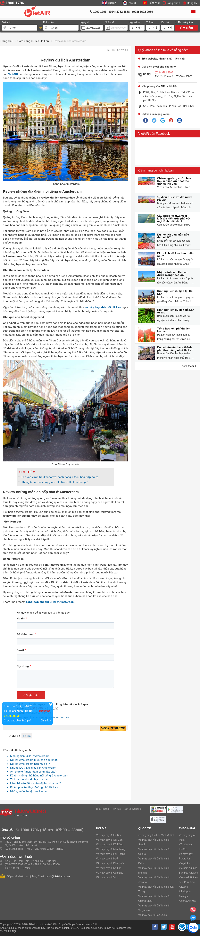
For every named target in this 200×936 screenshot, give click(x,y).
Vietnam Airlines (188, 867)
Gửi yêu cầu (30, 695)
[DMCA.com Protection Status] (113, 728)
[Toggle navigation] (193, 12)
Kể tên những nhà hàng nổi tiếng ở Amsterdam (38, 775)
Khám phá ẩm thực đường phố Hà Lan (33, 787)
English (112, 2)
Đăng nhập (173, 3)
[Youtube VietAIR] (171, 120)
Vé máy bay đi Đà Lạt (108, 867)
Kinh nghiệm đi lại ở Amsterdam (28, 755)
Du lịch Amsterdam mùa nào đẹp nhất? (33, 759)
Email (21, 650)
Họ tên (22, 618)
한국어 (132, 2)
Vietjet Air (184, 863)
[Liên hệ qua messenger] (193, 919)
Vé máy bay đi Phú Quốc (110, 863)
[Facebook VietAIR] (145, 120)
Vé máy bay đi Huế (107, 858)
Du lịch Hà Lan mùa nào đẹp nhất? (173, 236)
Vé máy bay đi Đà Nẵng (109, 844)
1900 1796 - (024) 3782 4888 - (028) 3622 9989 (122, 11)
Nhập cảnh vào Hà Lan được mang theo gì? (172, 273)
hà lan (27, 735)
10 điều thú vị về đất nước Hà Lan (174, 198)
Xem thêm (188, 366)
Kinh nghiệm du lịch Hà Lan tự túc (175, 311)
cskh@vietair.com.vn (58, 876)
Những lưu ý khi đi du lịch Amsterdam (32, 767)
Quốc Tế (144, 828)
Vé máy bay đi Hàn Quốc (152, 914)
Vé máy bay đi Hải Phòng (110, 853)
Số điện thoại (26, 634)
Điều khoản (102, 808)
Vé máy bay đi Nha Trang (110, 849)
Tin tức (116, 808)
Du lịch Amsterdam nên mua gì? (29, 763)
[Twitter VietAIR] (154, 120)
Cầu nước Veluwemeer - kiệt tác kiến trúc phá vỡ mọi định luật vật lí (173, 218)
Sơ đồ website (132, 808)
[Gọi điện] (193, 911)
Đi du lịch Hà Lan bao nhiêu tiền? (175, 255)
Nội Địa (101, 828)
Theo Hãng (187, 828)
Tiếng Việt (154, 2)
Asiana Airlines (187, 900)
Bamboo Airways (188, 872)
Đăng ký (192, 3)
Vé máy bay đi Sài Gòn (109, 839)
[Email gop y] (179, 120)
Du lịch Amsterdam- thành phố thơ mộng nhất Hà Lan (175, 349)
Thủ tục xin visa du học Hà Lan (28, 779)
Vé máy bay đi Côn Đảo (109, 872)
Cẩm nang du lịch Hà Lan (156, 170)
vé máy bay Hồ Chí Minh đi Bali (156, 835)
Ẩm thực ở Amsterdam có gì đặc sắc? (32, 771)
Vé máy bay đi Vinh (107, 877)
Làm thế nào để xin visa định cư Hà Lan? (34, 783)
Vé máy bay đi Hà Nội (108, 835)
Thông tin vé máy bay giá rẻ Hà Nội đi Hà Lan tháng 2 (54, 482)
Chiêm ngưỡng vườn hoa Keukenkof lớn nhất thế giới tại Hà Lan (174, 181)
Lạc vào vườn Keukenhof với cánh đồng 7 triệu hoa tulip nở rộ (59, 476)
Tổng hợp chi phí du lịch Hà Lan (173, 330)
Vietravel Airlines (188, 877)
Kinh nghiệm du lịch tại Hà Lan (175, 292)
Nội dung (24, 666)
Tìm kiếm (186, 28)
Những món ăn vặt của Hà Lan (28, 791)
